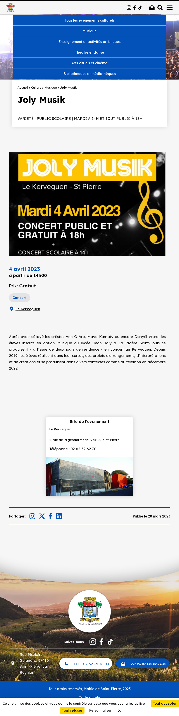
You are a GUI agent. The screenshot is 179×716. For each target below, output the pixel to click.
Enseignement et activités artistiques (89, 41)
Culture (36, 88)
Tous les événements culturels (89, 20)
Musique (90, 31)
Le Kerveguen (27, 309)
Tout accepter (165, 703)
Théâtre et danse (89, 52)
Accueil (22, 88)
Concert (19, 297)
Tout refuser (72, 710)
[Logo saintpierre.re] (89, 611)
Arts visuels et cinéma (89, 63)
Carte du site (89, 697)
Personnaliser (100, 710)
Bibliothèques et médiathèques (89, 73)
